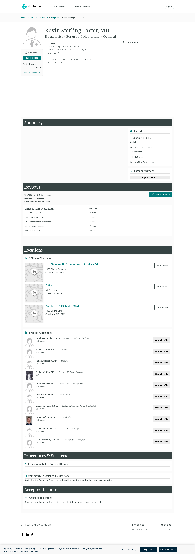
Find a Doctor (59, 6)
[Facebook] (22, 534)
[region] (97, 549)
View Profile (162, 265)
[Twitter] (32, 534)
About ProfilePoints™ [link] (32, 73)
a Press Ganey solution (36, 524)
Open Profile (161, 340)
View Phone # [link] (133, 42)
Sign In (169, 7)
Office (49, 285)
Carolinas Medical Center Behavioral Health (72, 264)
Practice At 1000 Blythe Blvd (62, 306)
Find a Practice (82, 6)
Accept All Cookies (168, 549)
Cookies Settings (129, 549)
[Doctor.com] (32, 7)
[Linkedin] (27, 534)
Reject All (148, 549)
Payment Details (150, 177)
